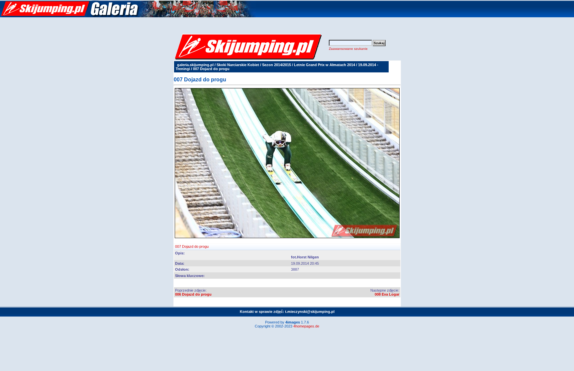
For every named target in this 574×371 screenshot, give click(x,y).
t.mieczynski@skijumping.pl (310, 312)
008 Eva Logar (387, 294)
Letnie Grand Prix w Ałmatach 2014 (324, 65)
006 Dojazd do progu (193, 294)
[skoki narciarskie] (128, 16)
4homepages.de (306, 326)
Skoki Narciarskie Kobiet (238, 65)
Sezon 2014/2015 (276, 65)
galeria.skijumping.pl (195, 65)
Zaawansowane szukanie (348, 48)
